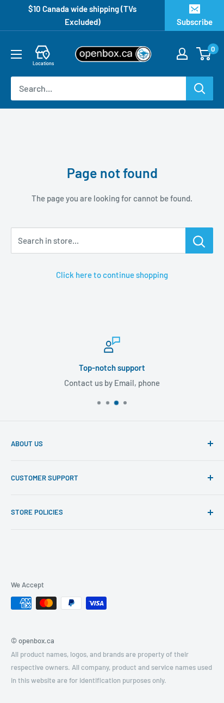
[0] (204, 53)
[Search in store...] (199, 240)
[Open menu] (16, 54)
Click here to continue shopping (112, 275)
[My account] (182, 54)
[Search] (199, 88)
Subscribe (195, 22)
